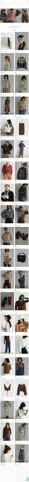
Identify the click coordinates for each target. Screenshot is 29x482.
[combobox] (14, 4)
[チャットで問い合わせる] (27, 479)
